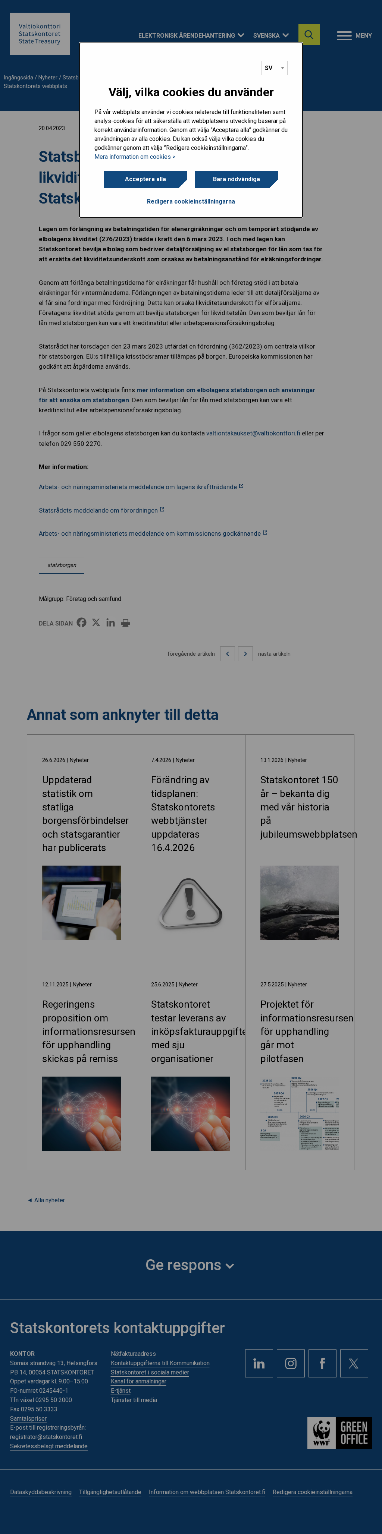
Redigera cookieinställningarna (191, 201)
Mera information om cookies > (134, 156)
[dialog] (191, 130)
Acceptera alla (145, 179)
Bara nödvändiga (236, 179)
